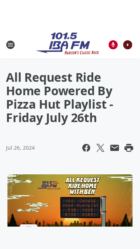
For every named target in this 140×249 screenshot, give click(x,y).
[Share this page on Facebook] (86, 148)
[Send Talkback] (113, 44)
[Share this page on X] (100, 148)
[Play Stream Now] (127, 44)
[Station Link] (67, 44)
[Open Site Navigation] (10, 44)
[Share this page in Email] (114, 148)
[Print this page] (129, 148)
